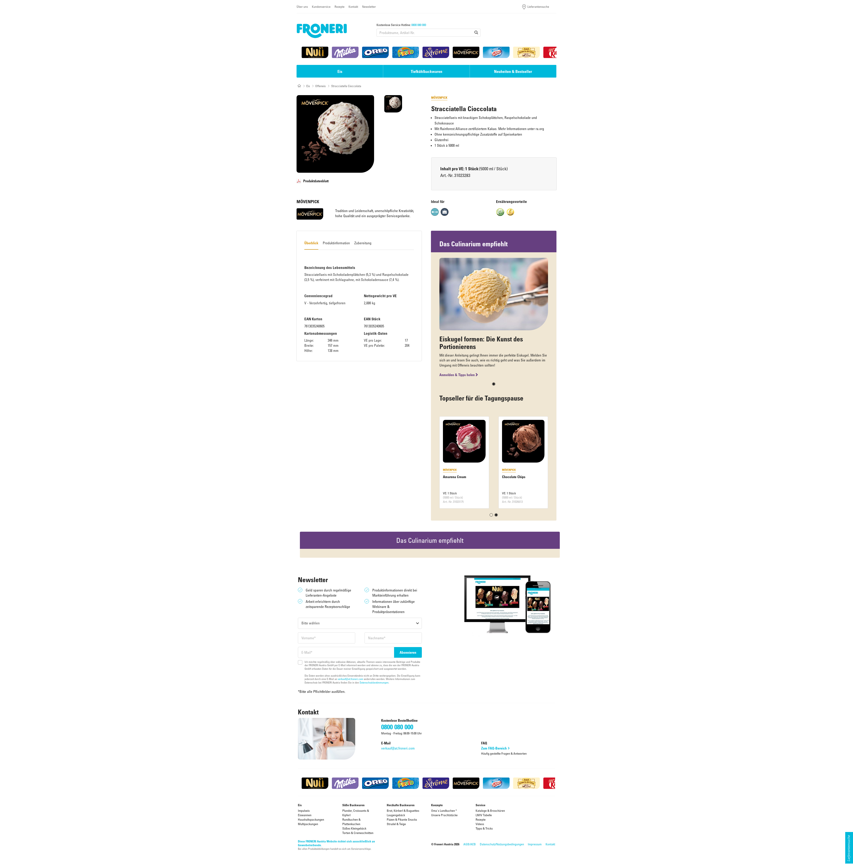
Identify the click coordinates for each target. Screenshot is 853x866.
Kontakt (353, 6)
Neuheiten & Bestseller (513, 71)
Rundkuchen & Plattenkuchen (351, 822)
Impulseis (304, 810)
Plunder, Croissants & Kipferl (355, 813)
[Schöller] (496, 52)
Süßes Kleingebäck (354, 828)
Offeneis (320, 86)
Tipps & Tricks (484, 828)
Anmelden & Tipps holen (457, 375)
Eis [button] (339, 71)
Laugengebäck (396, 815)
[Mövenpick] (466, 52)
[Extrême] (436, 52)
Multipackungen (308, 824)
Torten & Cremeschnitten (357, 833)
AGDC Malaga (512, 477)
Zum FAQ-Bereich (494, 748)
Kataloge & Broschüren (490, 810)
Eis (308, 86)
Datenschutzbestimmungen (374, 682)
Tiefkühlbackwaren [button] (426, 71)
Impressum (535, 844)
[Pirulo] (405, 52)
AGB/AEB (469, 844)
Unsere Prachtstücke (444, 815)
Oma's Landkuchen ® (444, 810)
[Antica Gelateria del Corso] (526, 52)
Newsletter (369, 6)
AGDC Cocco (452, 477)
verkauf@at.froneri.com (350, 679)
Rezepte (340, 6)
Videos (480, 824)
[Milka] (345, 52)
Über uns (302, 6)
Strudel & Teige (396, 824)
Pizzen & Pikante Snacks (402, 819)
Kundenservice (321, 6)
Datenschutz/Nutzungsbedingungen (502, 844)
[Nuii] (315, 52)
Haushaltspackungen (311, 819)
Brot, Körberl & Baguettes (403, 810)
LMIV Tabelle (484, 815)
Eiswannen (304, 815)
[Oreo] (375, 52)
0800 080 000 (418, 25)
